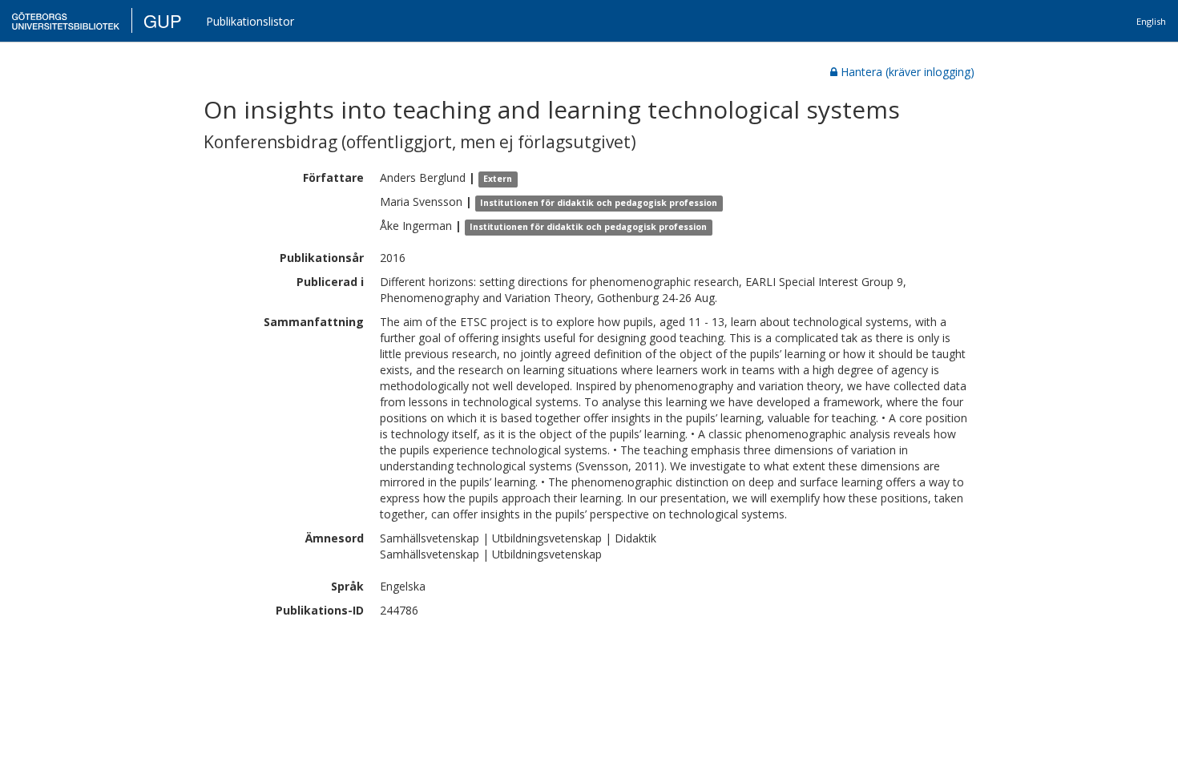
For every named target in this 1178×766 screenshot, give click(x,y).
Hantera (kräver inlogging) (907, 71)
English (1151, 21)
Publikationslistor (250, 21)
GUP (162, 20)
